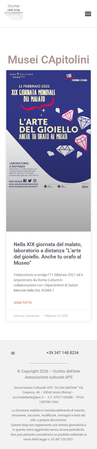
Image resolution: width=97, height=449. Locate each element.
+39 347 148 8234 (63, 352)
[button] (88, 13)
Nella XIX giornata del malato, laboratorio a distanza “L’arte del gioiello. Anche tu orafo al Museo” (48, 253)
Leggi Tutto (23, 302)
